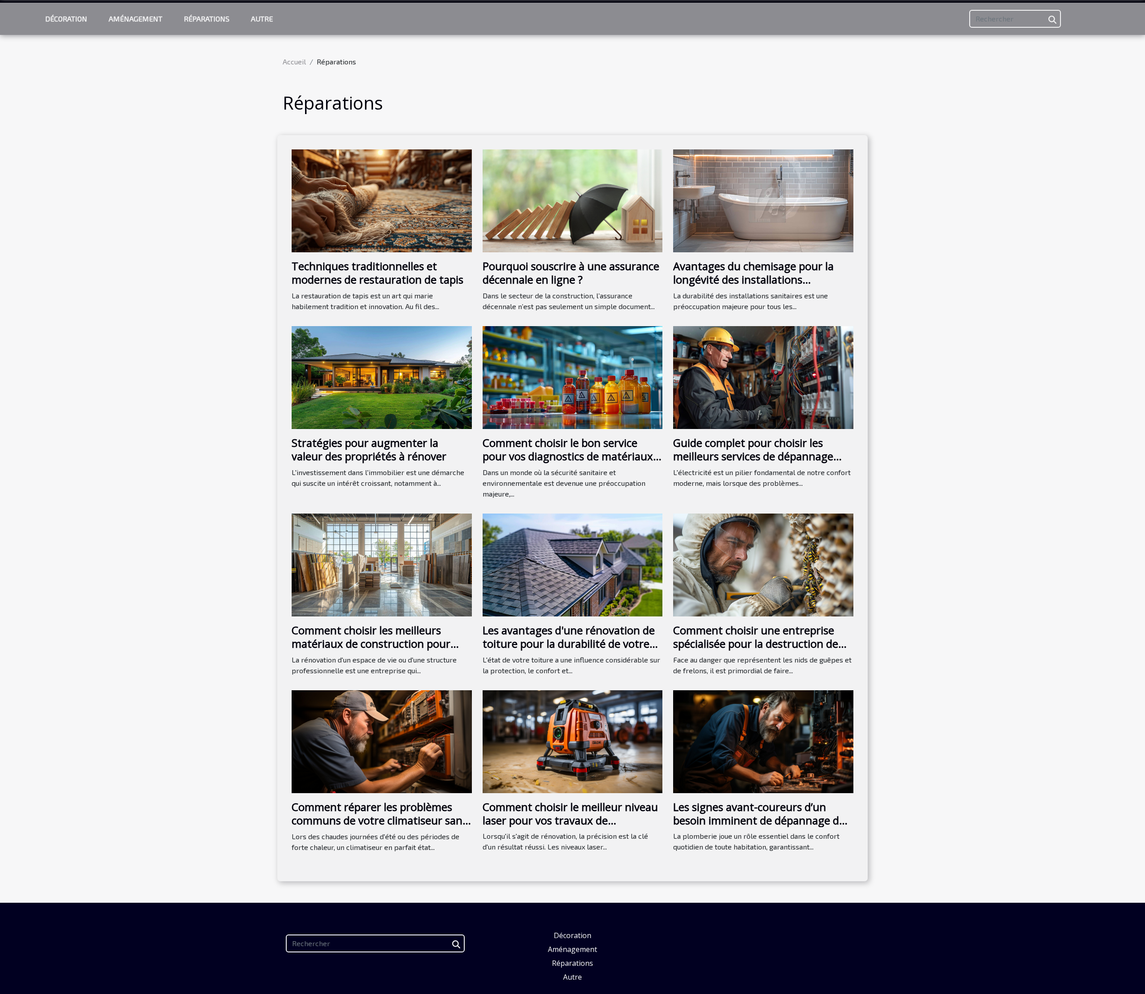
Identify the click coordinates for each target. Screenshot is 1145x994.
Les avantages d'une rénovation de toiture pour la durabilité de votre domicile (569, 644)
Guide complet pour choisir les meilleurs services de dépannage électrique (753, 456)
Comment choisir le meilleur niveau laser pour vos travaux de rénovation (570, 820)
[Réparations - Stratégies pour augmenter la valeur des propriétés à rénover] (382, 376)
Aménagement (135, 18)
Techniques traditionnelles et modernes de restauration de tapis (377, 273)
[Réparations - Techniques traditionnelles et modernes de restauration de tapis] (382, 199)
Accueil (294, 61)
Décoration (66, 18)
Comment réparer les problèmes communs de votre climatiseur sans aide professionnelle (379, 820)
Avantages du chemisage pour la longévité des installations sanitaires (753, 280)
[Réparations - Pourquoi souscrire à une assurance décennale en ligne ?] (573, 199)
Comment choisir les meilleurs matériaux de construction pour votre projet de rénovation (371, 644)
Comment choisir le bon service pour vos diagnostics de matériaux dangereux (568, 456)
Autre (262, 18)
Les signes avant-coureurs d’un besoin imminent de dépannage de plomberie (759, 820)
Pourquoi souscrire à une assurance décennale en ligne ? (571, 273)
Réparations (206, 18)
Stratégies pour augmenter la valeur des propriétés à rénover (369, 449)
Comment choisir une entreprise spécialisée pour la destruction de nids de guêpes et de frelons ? (755, 644)
